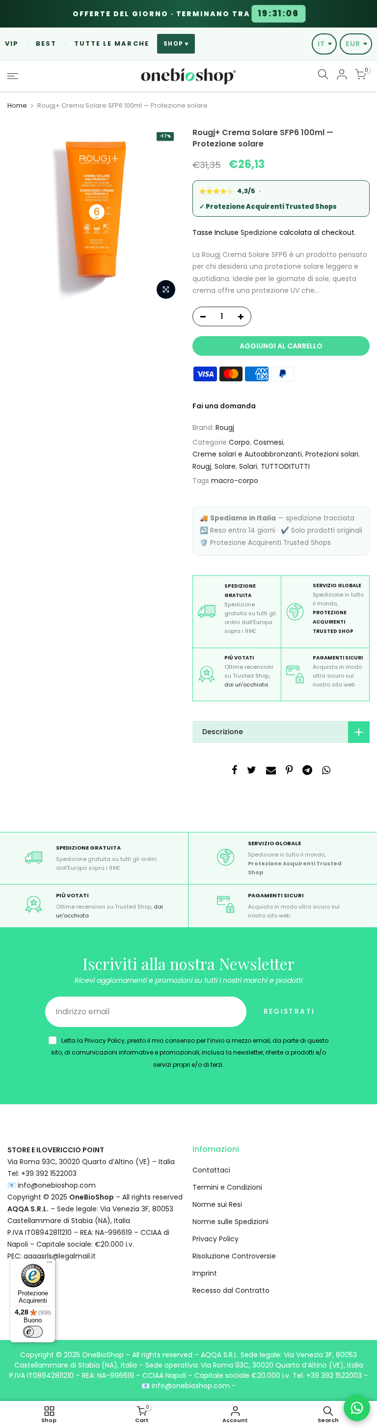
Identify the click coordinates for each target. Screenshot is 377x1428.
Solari (248, 466)
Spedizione (259, 232)
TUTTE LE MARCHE (111, 43)
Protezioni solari (331, 454)
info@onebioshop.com (57, 1185)
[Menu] (49, 1264)
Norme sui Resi (217, 1204)
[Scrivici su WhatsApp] (357, 1408)
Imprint (204, 1273)
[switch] (33, 1332)
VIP (12, 43)
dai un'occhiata (246, 684)
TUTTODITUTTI (285, 466)
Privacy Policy (215, 1239)
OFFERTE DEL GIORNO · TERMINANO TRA (185, 14)
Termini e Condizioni (227, 1187)
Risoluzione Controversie (234, 1256)
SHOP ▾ (175, 44)
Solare (225, 466)
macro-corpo (234, 481)
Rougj (224, 427)
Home (17, 105)
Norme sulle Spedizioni (230, 1222)
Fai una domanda (224, 406)
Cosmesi (268, 442)
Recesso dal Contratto (230, 1290)
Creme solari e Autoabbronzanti (247, 454)
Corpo (239, 442)
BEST (46, 43)
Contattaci (211, 1170)
